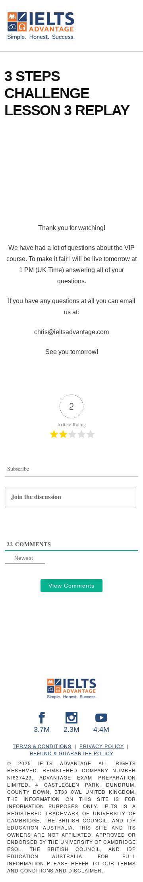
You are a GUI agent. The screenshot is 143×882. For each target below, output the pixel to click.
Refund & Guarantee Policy (72, 753)
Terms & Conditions (42, 746)
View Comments (71, 585)
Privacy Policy (101, 746)
